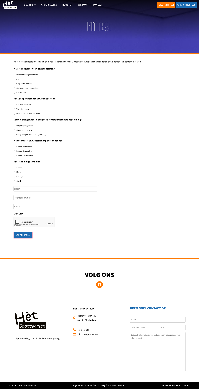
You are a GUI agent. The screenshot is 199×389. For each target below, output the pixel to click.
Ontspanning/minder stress (27, 88)
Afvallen (19, 79)
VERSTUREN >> (23, 235)
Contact (97, 4)
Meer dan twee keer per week (28, 113)
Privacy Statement (107, 385)
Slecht (19, 167)
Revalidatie (21, 92)
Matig (18, 172)
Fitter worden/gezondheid (27, 74)
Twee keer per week (24, 109)
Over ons (82, 4)
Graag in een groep (24, 130)
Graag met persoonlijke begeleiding (30, 134)
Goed (18, 181)
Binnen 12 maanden (24, 155)
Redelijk (19, 176)
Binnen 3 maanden (24, 146)
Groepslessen (49, 4)
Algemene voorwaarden (84, 385)
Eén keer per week (23, 104)
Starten (28, 4)
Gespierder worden (24, 83)
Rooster (67, 4)
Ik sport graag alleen (24, 125)
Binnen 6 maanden (24, 151)
